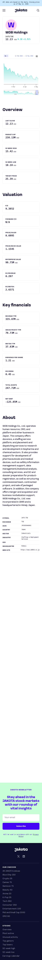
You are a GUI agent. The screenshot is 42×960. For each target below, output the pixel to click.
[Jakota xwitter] (18, 856)
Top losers (8, 945)
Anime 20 (7, 894)
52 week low (8, 952)
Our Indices (9, 867)
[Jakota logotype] (21, 11)
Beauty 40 (7, 890)
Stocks (6, 926)
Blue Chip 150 (9, 875)
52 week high (9, 949)
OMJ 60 (6, 916)
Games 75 (7, 882)
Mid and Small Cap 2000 (14, 913)
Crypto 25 (7, 879)
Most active (8, 933)
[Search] (38, 10)
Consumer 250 (10, 905)
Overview (7, 930)
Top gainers (8, 941)
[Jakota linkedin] (24, 856)
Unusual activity (10, 937)
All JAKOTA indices (11, 871)
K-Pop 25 (7, 897)
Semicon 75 (8, 886)
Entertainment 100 (12, 909)
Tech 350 (7, 901)
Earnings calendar (11, 956)
